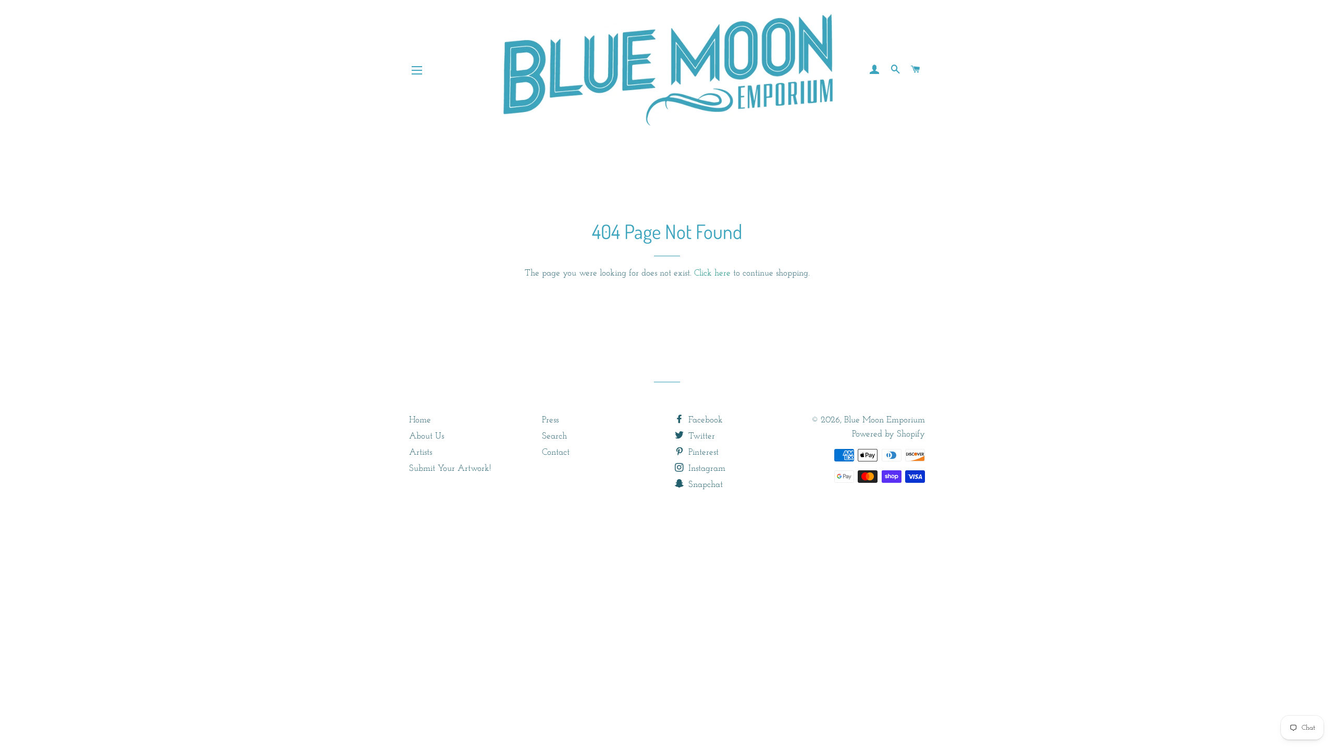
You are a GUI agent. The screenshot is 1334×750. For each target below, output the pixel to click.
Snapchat (704, 484)
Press (550, 420)
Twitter (700, 436)
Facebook (704, 420)
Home (420, 420)
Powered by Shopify (888, 434)
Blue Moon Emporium (884, 420)
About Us (426, 436)
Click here (712, 273)
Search (554, 436)
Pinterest (702, 452)
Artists (420, 452)
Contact (556, 452)
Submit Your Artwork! (450, 468)
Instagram (705, 468)
